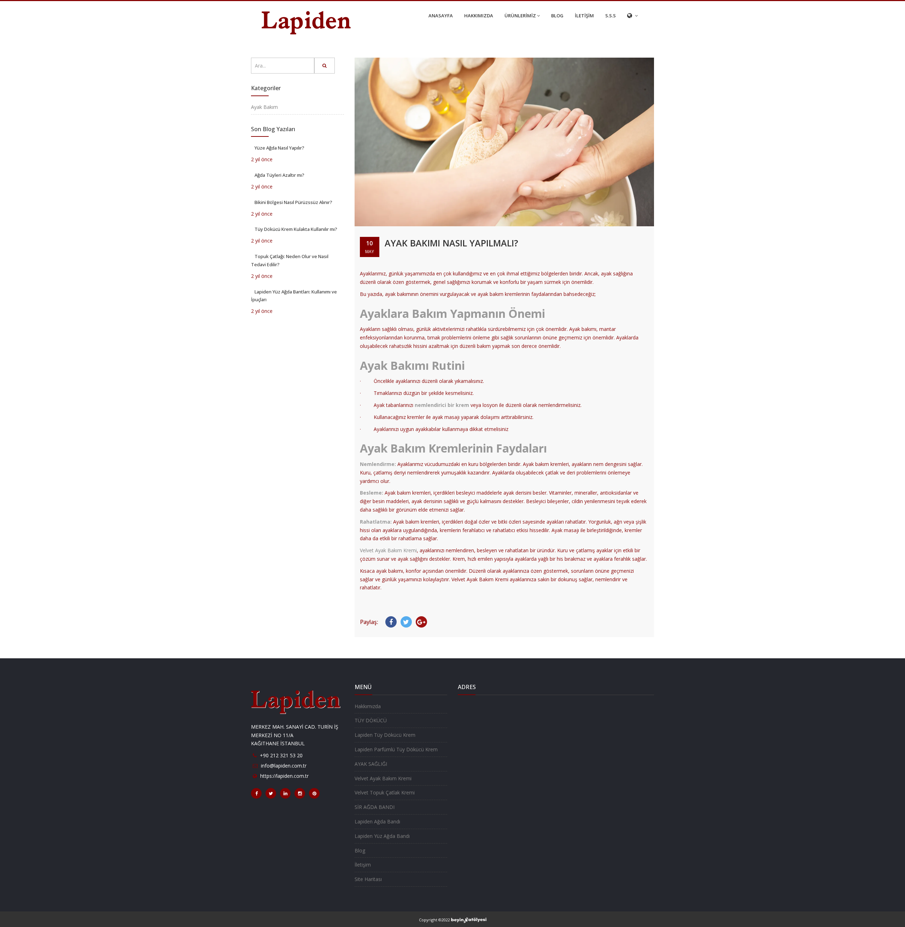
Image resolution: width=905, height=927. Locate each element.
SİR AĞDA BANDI (375, 807)
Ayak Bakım (264, 107)
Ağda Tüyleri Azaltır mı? (279, 175)
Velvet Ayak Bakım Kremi (388, 550)
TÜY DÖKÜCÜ (371, 720)
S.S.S (610, 15)
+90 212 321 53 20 (281, 755)
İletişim (363, 864)
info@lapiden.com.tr (283, 765)
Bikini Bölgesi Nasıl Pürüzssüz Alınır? (293, 202)
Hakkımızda (368, 706)
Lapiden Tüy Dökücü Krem (385, 734)
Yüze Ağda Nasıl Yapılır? (279, 148)
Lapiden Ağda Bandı (377, 821)
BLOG (557, 15)
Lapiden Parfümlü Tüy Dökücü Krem (396, 749)
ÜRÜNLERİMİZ (520, 15)
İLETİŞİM (584, 15)
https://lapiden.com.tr (284, 776)
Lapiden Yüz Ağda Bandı (382, 836)
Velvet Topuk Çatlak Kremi (385, 792)
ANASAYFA (440, 15)
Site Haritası (368, 879)
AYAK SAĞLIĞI (371, 763)
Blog (360, 850)
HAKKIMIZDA (478, 15)
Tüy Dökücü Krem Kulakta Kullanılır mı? (296, 229)
